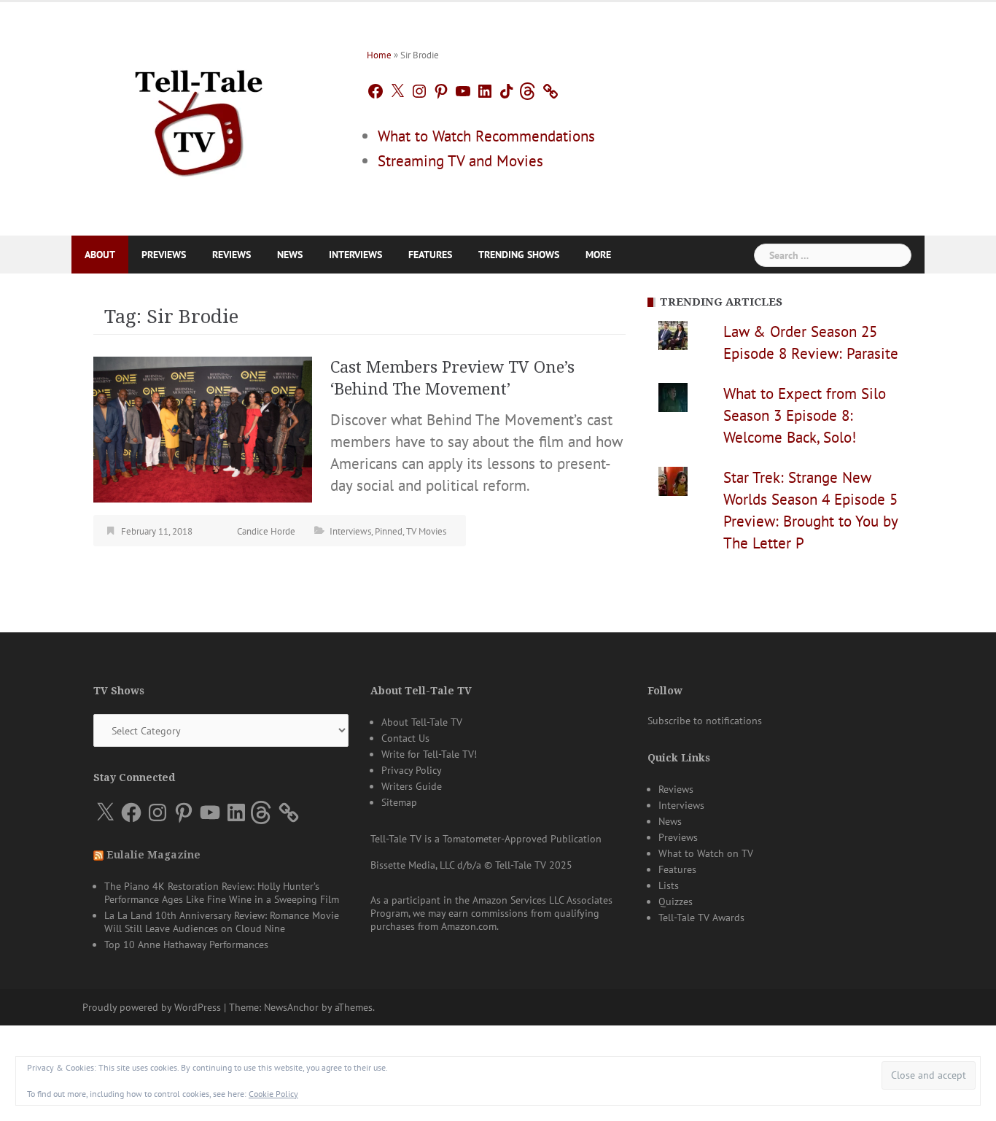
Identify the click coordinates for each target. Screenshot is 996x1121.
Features (430, 254)
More (598, 254)
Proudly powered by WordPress (151, 1007)
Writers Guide (411, 786)
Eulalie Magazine (153, 855)
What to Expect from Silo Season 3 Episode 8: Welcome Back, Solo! (804, 415)
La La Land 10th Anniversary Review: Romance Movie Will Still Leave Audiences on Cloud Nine (221, 922)
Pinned (388, 531)
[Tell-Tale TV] (199, 117)
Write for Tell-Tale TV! (429, 754)
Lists (668, 885)
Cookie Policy (273, 1093)
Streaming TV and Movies (460, 161)
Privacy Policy (411, 770)
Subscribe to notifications (704, 720)
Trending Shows (518, 254)
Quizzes (675, 901)
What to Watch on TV (705, 853)
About (100, 254)
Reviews (231, 254)
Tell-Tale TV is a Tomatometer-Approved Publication (486, 838)
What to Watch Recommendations (486, 136)
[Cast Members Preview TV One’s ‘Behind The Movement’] (202, 428)
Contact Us (405, 738)
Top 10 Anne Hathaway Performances (186, 944)
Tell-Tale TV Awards (701, 917)
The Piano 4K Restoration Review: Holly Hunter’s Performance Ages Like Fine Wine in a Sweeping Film (221, 893)
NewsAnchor (291, 1007)
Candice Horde (266, 531)
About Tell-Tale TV (421, 722)
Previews (163, 254)
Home (379, 55)
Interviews (355, 254)
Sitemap (399, 802)
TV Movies (426, 531)
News (290, 254)
